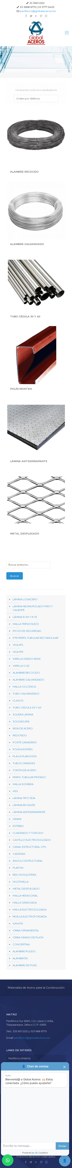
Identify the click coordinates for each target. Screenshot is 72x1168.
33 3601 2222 (37, 2)
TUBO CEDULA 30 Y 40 (27, 707)
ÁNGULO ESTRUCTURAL (28, 860)
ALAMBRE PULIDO (24, 951)
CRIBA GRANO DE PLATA (28, 937)
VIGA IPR (18, 651)
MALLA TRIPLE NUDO (26, 623)
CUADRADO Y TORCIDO (28, 832)
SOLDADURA (21, 721)
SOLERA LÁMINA (23, 714)
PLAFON (18, 867)
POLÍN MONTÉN (22, 749)
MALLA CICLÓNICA (24, 686)
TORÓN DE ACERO (24, 770)
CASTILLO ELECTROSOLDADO (32, 839)
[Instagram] (46, 16)
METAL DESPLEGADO (24, 533)
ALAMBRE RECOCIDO (24, 171)
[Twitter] (31, 16)
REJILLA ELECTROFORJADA (30, 916)
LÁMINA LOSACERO (25, 599)
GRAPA (17, 818)
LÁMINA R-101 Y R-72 (25, 616)
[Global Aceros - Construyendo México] (36, 32)
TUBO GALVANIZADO (26, 693)
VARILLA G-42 (21, 665)
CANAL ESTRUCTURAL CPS (29, 846)
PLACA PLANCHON (24, 756)
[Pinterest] (41, 16)
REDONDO (20, 735)
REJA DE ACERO (23, 728)
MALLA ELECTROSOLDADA (29, 909)
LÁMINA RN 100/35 (24, 805)
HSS (15, 791)
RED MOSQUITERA (24, 874)
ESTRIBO (18, 825)
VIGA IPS (18, 644)
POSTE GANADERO (25, 742)
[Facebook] (26, 16)
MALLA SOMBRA (23, 784)
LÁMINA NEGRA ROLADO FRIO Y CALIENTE (33, 608)
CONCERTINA (21, 944)
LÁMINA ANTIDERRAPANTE (28, 461)
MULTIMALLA (20, 881)
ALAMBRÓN (20, 958)
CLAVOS (18, 700)
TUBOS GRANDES (24, 763)
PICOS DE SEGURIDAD (27, 630)
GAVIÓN (18, 923)
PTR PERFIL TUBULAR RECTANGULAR (35, 637)
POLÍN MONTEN (21, 388)
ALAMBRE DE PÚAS (25, 965)
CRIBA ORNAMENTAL (26, 930)
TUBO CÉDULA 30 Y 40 (25, 316)
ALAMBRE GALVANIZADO (27, 244)
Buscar (14, 575)
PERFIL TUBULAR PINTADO (29, 777)
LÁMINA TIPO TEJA (24, 798)
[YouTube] (36, 16)
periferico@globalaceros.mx (38, 11)
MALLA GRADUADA (25, 902)
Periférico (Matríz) (19, 1058)
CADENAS (19, 853)
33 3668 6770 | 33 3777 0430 (37, 7)
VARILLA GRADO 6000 (27, 658)
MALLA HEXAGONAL (25, 895)
